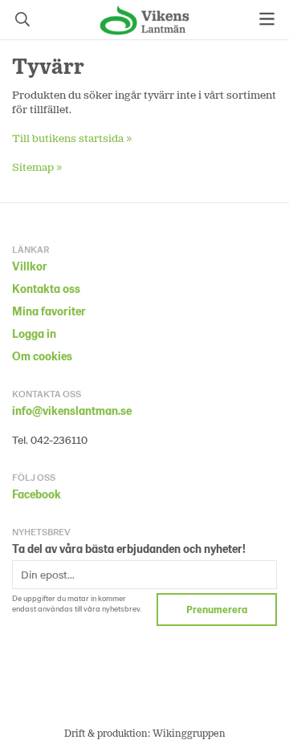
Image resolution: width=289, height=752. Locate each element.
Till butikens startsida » (72, 137)
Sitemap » (37, 166)
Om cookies (42, 356)
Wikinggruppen (189, 732)
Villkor (29, 266)
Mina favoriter (49, 311)
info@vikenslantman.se (72, 410)
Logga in (34, 333)
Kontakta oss (46, 288)
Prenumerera (216, 609)
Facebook (36, 494)
